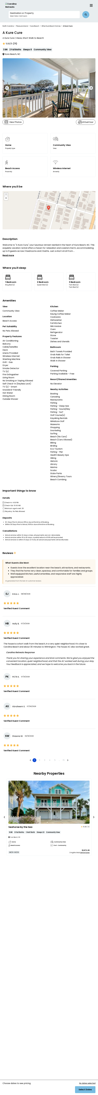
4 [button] (49, 760)
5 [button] (55, 760)
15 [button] (64, 760)
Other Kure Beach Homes (51, 26)
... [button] (59, 760)
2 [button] (39, 760)
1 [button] (34, 760)
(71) (15, 43)
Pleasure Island (22, 26)
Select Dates (85, 1089)
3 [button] (44, 760)
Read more (8, 255)
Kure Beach (34, 26)
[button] (44, 14)
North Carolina (8, 26)
